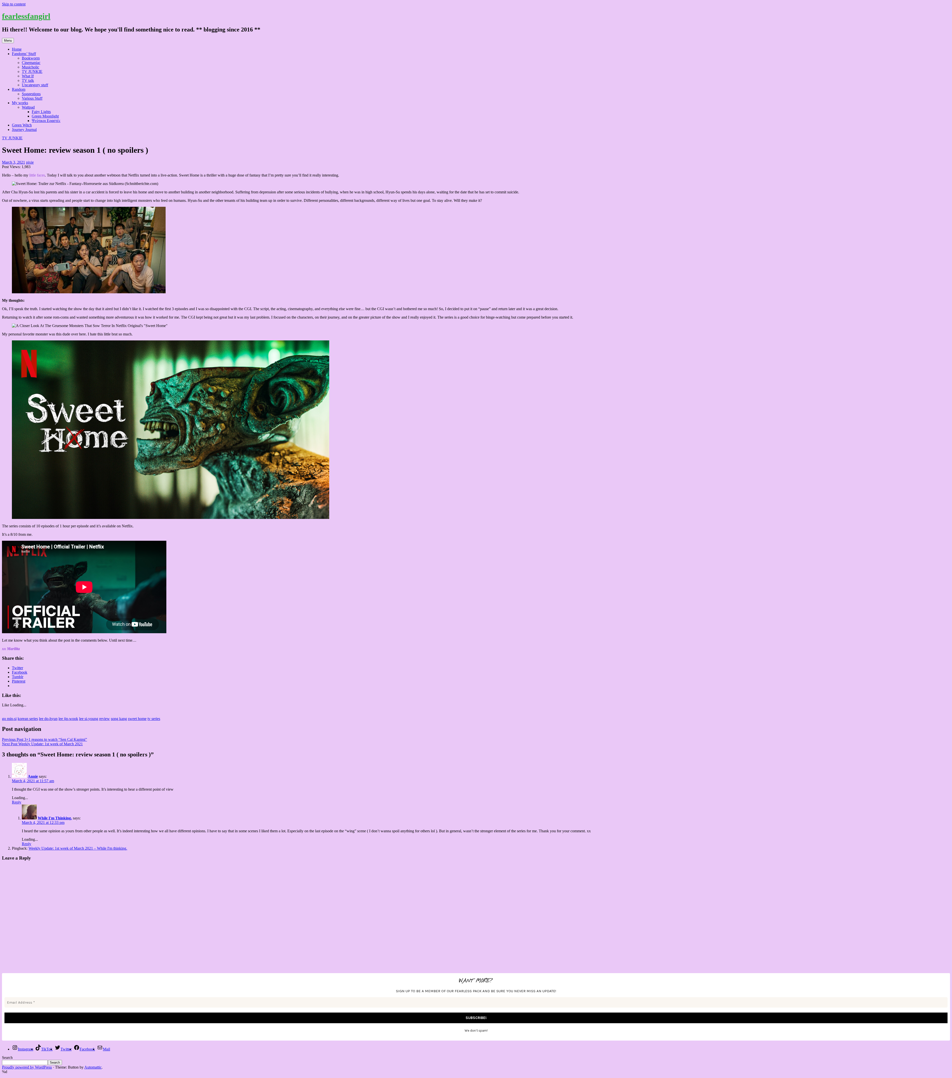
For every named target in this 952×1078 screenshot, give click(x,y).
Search (7, 1057)
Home (17, 49)
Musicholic (30, 67)
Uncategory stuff (35, 85)
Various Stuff (32, 98)
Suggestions (31, 94)
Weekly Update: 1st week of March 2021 (42, 744)
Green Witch (22, 125)
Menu (8, 40)
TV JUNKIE (32, 71)
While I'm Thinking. (55, 818)
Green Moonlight (45, 116)
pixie (30, 162)
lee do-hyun (48, 719)
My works (20, 103)
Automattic (93, 1067)
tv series (154, 719)
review (104, 719)
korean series (28, 719)
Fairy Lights (41, 112)
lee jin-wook (68, 719)
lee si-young (88, 719)
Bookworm (31, 58)
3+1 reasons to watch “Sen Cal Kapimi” (44, 739)
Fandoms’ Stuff (24, 54)
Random (18, 89)
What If (28, 76)
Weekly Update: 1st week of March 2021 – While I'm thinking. (78, 848)
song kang (119, 719)
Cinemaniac (31, 62)
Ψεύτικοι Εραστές (46, 121)
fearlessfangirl (26, 16)
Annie (33, 776)
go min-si (9, 719)
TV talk (28, 80)
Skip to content (14, 4)
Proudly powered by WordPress (27, 1067)
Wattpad (28, 107)
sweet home (137, 719)
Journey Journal (24, 129)
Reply (16, 802)
